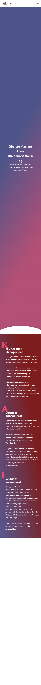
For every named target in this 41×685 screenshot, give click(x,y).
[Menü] (38, 3)
